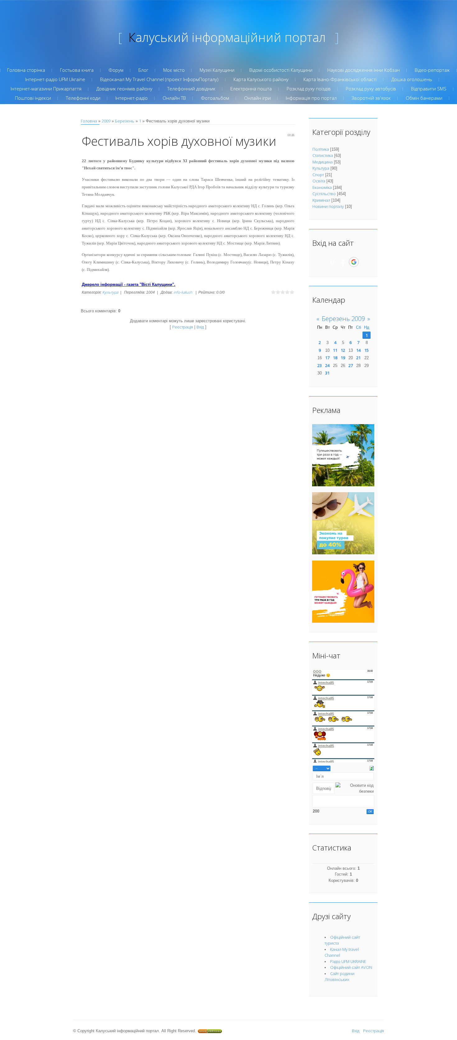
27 (351, 365)
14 (358, 350)
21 (358, 357)
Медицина (322, 162)
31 (327, 373)
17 (327, 357)
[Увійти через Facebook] (343, 262)
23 (319, 365)
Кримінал (321, 200)
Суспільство (324, 193)
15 (366, 350)
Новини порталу (328, 206)
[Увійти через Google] (354, 262)
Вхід (200, 327)
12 (343, 350)
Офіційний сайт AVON (351, 967)
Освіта (318, 181)
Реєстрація (182, 327)
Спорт (318, 174)
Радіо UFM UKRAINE (348, 961)
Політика (320, 149)
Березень (124, 121)
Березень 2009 (343, 318)
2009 (106, 121)
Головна (89, 121)
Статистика (322, 155)
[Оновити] (372, 768)
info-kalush (182, 292)
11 (335, 350)
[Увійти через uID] (332, 262)
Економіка (322, 187)
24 (327, 365)
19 (343, 357)
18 (335, 357)
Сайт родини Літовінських (339, 977)
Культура (110, 292)
